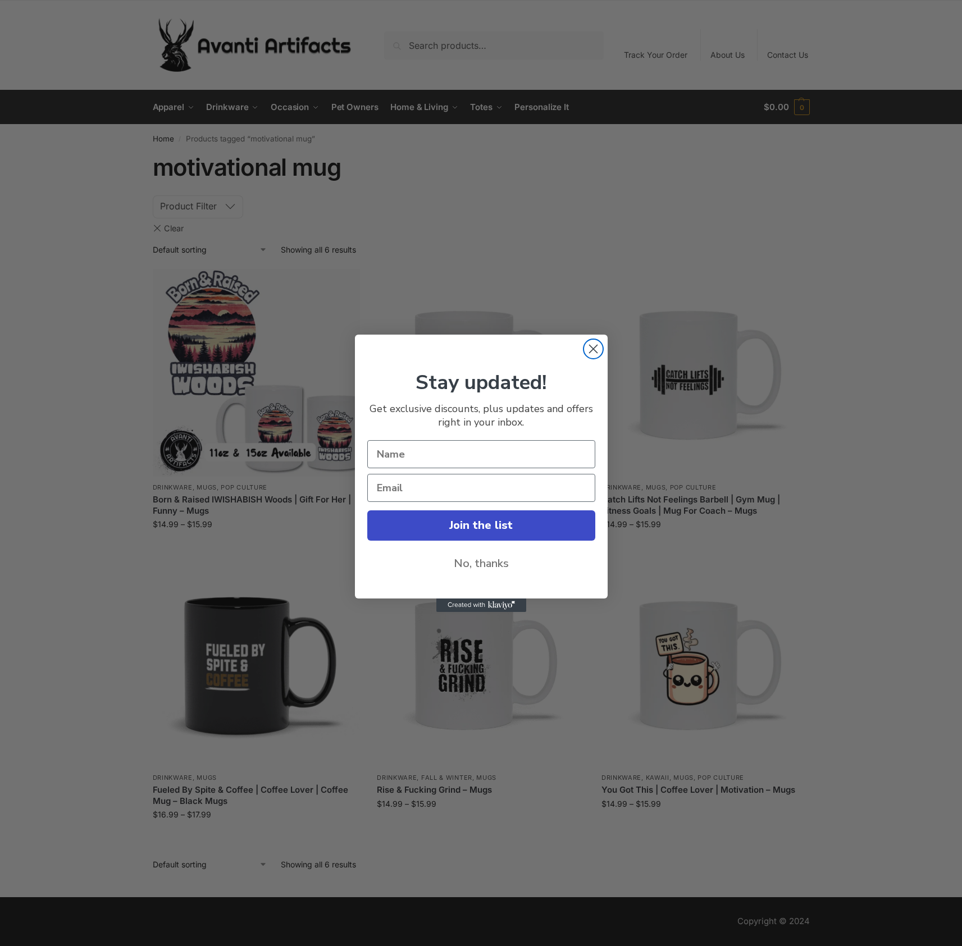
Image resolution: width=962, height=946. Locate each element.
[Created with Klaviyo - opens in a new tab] (481, 605)
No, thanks (481, 563)
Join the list (481, 525)
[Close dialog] (593, 349)
